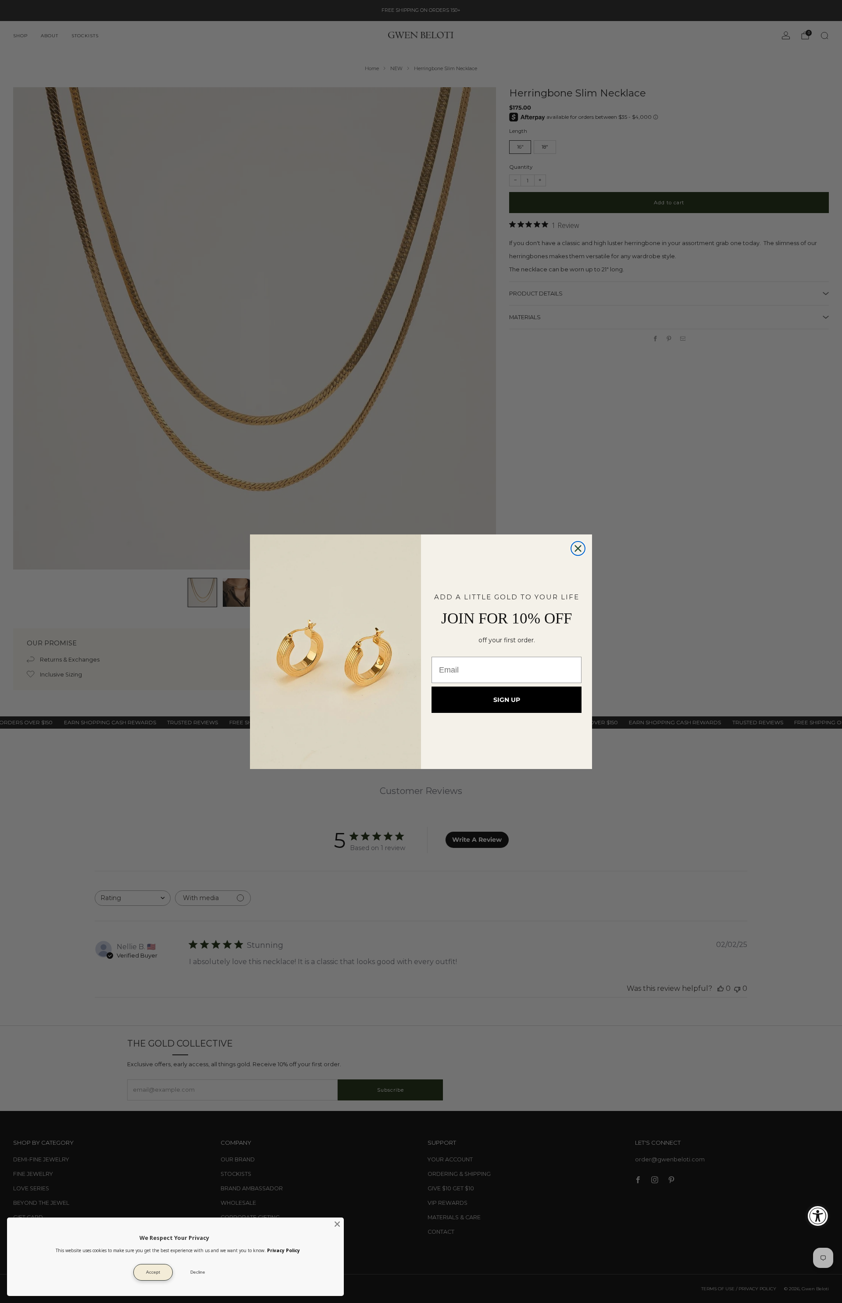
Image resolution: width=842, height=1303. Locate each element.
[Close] (337, 1224)
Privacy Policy (283, 1250)
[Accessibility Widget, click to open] (817, 1215)
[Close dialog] (578, 548)
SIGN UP (506, 700)
